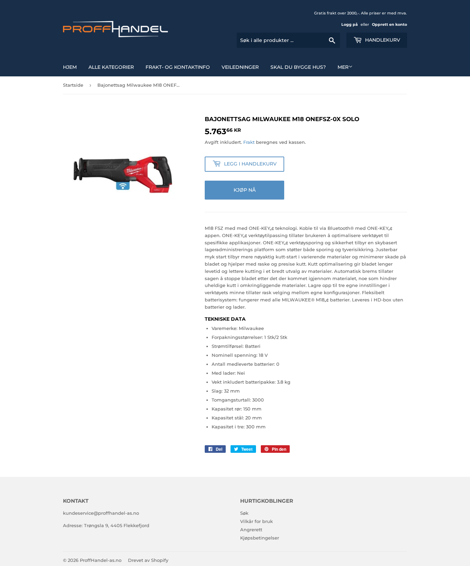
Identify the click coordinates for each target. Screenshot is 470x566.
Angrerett (251, 529)
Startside (73, 85)
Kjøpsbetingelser (259, 538)
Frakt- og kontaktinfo (178, 67)
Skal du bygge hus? (298, 67)
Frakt (249, 142)
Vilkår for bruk (256, 521)
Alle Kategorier (111, 67)
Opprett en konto (389, 24)
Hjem (70, 67)
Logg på (349, 24)
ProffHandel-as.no (100, 560)
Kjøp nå (245, 190)
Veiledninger (240, 67)
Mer (343, 67)
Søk (244, 513)
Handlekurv (382, 40)
